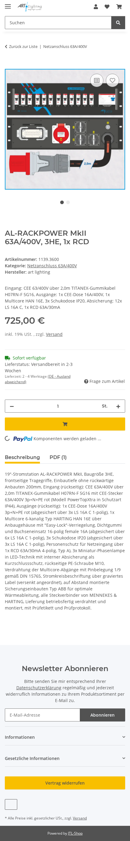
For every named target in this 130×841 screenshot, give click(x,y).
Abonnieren (102, 715)
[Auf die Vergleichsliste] (96, 80)
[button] (95, 7)
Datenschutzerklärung (38, 688)
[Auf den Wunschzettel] (112, 80)
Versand (54, 334)
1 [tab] (62, 202)
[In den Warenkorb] (10, 65)
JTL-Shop (75, 833)
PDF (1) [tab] (58, 457)
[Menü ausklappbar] (8, 4)
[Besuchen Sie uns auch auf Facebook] (11, 804)
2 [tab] (68, 202)
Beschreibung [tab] (22, 457)
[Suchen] (118, 22)
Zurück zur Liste (23, 46)
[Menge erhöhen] (118, 406)
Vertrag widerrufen (65, 783)
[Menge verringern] (11, 406)
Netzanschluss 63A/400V (52, 266)
